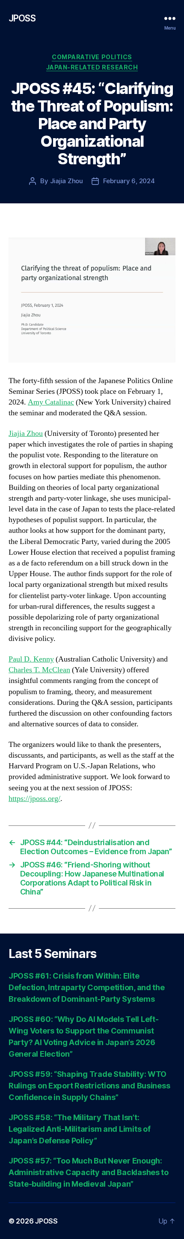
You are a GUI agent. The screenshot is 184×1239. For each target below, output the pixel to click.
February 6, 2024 (129, 181)
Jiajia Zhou (66, 181)
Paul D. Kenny (31, 659)
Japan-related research (92, 67)
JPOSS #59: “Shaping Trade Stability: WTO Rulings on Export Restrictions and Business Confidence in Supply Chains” (89, 1086)
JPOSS (22, 18)
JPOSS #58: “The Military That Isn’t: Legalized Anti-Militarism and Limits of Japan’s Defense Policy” (79, 1129)
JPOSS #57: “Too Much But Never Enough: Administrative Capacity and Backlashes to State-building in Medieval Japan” (89, 1172)
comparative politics (92, 56)
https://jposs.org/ (34, 799)
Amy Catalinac (51, 402)
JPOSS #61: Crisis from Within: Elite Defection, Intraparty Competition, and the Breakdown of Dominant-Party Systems (87, 987)
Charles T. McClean (39, 670)
